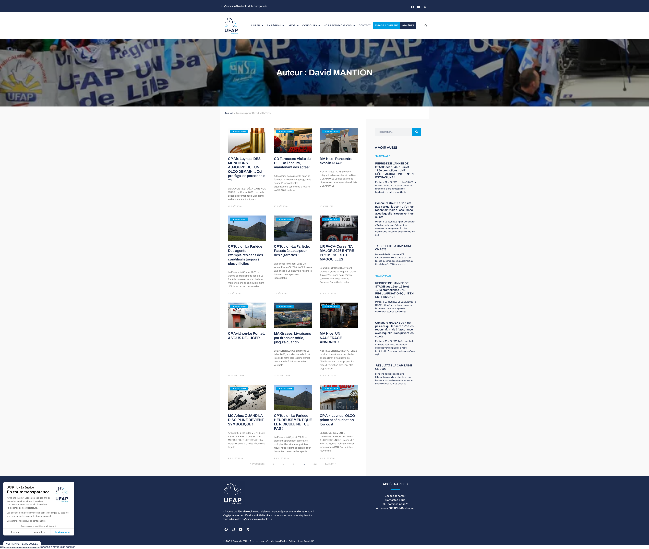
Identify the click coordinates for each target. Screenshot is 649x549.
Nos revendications (338, 25)
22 (315, 463)
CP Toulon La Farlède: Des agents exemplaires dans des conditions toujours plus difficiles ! (245, 255)
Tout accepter (62, 532)
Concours (309, 25)
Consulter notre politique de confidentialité (26, 521)
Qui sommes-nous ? (395, 504)
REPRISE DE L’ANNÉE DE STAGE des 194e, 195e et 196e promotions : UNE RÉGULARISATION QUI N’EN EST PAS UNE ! (394, 170)
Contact (365, 25)
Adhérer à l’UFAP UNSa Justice (395, 508)
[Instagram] (233, 529)
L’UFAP (255, 25)
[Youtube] (418, 7)
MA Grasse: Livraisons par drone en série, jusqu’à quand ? (292, 338)
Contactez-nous (395, 500)
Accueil (228, 113)
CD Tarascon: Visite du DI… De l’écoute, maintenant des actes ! (292, 163)
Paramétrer (39, 532)
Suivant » (330, 463)
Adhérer (408, 25)
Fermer (15, 532)
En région (274, 25)
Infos (291, 25)
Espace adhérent (387, 25)
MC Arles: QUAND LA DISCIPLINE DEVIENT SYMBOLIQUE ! (246, 420)
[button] (426, 25)
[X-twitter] (425, 7)
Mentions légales (279, 541)
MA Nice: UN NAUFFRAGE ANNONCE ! (331, 338)
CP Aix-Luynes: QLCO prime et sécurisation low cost (337, 420)
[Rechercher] (416, 132)
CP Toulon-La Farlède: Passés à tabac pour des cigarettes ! (292, 251)
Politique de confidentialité (301, 541)
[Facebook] (412, 7)
